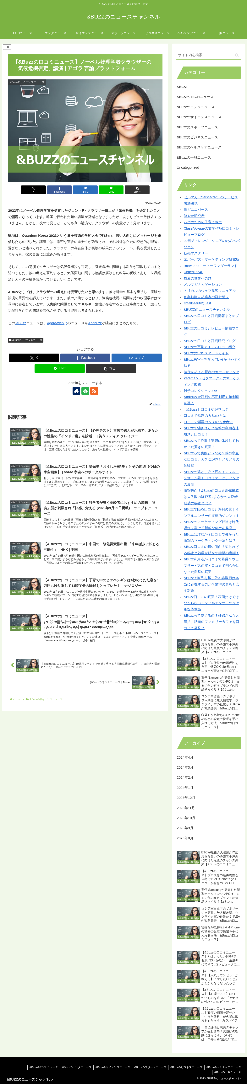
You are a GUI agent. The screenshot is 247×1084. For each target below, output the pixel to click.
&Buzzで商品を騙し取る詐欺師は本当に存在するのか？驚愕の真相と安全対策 (211, 584)
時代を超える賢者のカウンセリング (211, 372)
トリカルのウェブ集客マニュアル (210, 291)
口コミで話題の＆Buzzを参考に (208, 422)
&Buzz (20, 323)
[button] (137, 189)
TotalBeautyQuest (197, 303)
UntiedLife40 (193, 272)
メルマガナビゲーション (203, 284)
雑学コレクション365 (200, 391)
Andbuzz (95, 323)
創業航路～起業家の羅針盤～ (206, 297)
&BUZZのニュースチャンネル (207, 310)
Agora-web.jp (57, 323)
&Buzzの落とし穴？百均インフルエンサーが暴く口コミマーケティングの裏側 (211, 478)
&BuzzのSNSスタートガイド (206, 353)
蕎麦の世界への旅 (197, 278)
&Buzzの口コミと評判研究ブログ (209, 341)
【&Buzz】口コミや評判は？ (206, 409)
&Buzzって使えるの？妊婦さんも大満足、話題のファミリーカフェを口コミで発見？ (211, 622)
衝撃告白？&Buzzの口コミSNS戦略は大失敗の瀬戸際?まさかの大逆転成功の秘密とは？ (211, 497)
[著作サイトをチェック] (76, 391)
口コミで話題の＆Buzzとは (205, 416)
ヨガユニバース (196, 209)
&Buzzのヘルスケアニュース (223, 1067)
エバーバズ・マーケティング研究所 (211, 259)
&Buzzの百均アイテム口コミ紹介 (209, 347)
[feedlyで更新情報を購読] (85, 391)
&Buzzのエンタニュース (76, 1067)
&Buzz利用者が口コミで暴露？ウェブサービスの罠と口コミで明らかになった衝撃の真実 (211, 565)
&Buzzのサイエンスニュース (27, 340)
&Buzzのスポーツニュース (150, 1067)
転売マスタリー (196, 253)
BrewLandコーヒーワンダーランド (211, 266)
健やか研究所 (194, 216)
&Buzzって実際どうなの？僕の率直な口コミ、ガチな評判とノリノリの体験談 (211, 459)
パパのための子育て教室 (203, 222)
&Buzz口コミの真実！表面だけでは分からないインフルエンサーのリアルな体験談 (211, 603)
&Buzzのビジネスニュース (186, 1067)
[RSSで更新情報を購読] (94, 391)
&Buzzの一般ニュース (227, 1072)
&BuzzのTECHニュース (44, 1067)
